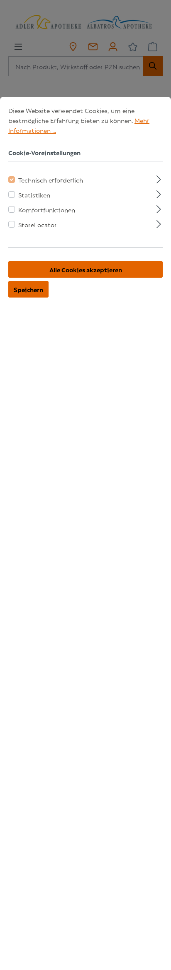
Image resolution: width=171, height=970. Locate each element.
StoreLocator (37, 224)
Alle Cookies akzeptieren (85, 269)
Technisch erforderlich (50, 180)
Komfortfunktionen (46, 209)
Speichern (28, 289)
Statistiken (34, 194)
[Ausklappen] (159, 178)
